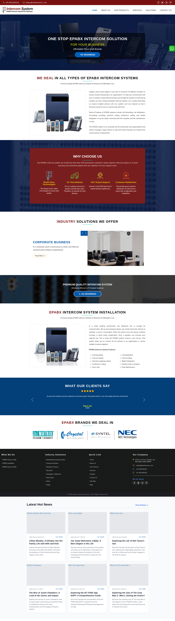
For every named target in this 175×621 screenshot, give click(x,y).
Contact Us (93, 477)
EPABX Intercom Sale (9, 459)
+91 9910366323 (87, 55)
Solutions (151, 10)
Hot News (59, 537)
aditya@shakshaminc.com (36, 2)
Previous (12, 45)
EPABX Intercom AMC (10, 467)
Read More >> (40, 256)
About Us (105, 10)
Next (162, 45)
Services (137, 10)
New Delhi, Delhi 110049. (143, 461)
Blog (91, 485)
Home (94, 10)
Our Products (121, 10)
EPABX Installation (8, 463)
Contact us (166, 10)
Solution (92, 474)
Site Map (93, 481)
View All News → (141, 505)
